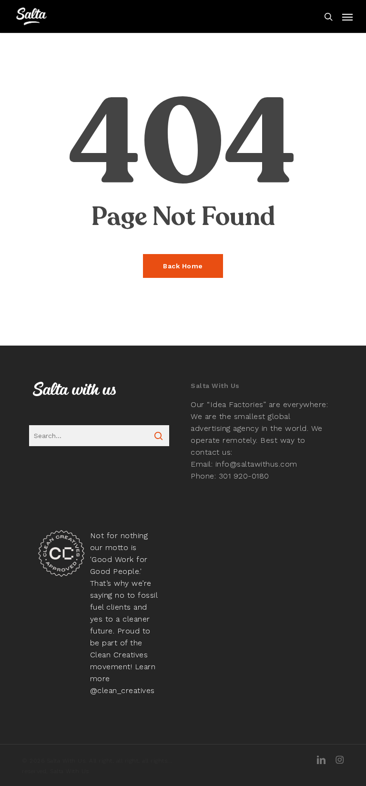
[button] (347, 16)
